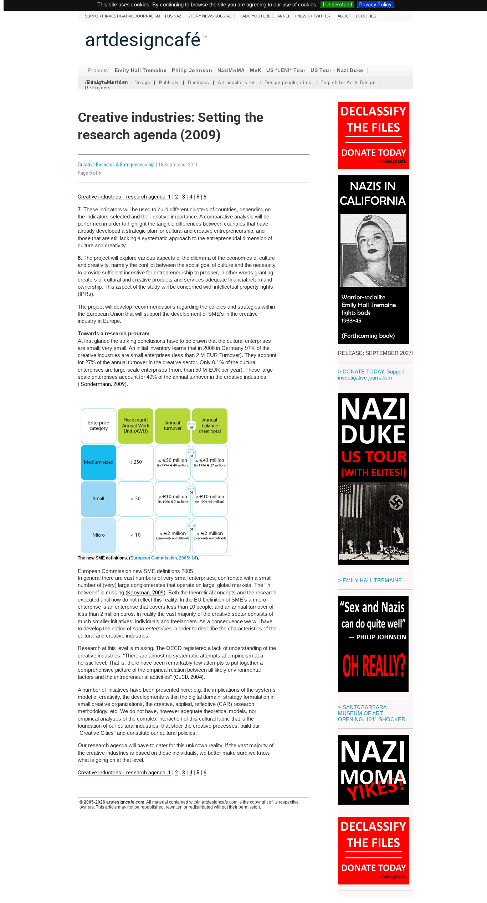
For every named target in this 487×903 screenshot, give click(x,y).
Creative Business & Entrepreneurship (117, 164)
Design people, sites (288, 82)
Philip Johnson (192, 70)
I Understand (337, 4)
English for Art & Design (348, 82)
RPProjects (98, 88)
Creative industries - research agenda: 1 (124, 197)
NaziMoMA (231, 70)
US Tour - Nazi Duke (337, 70)
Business (198, 82)
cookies (367, 16)
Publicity (169, 82)
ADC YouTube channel (266, 16)
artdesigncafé (143, 40)
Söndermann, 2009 (102, 384)
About (344, 16)
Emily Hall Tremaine (141, 70)
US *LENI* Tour (286, 70)
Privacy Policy (375, 4)
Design (142, 82)
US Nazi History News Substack (201, 16)
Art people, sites (237, 82)
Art (122, 82)
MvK (255, 70)
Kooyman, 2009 (145, 592)
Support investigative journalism (122, 16)
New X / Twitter (313, 16)
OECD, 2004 (188, 677)
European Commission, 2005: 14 (163, 558)
